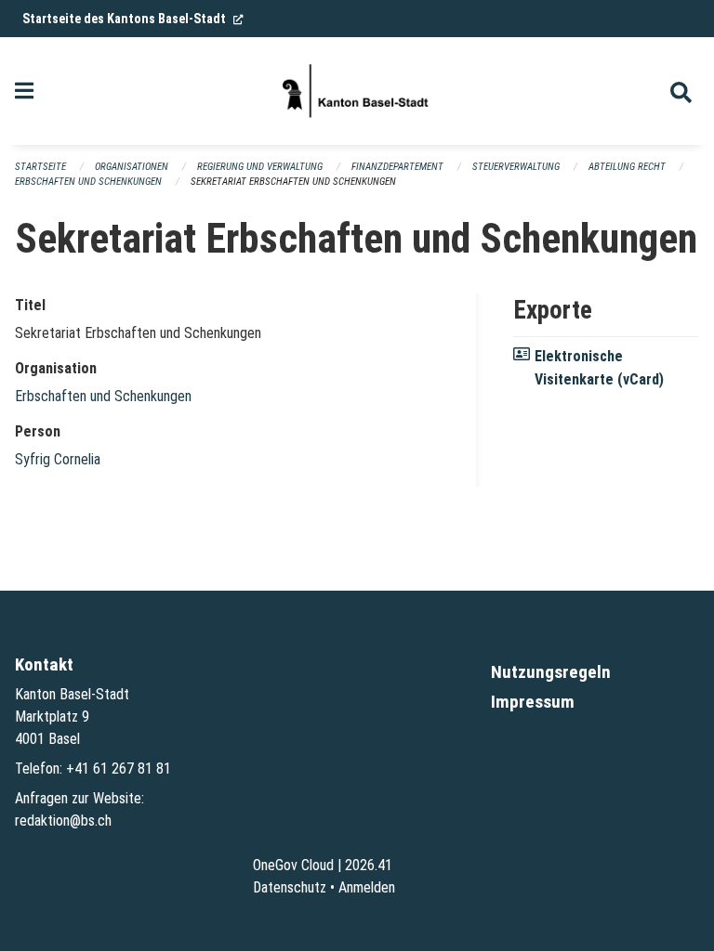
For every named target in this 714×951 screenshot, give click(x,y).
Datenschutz (289, 887)
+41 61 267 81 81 (118, 768)
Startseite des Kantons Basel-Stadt (133, 18)
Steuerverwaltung (516, 167)
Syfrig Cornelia (57, 459)
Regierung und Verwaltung (260, 167)
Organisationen (131, 167)
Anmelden (366, 887)
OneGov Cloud (293, 865)
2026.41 (368, 865)
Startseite (40, 167)
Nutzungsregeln (551, 672)
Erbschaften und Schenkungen (88, 182)
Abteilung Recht (627, 167)
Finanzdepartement (397, 167)
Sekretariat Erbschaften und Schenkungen (293, 182)
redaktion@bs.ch (63, 820)
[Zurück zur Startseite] (357, 91)
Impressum (533, 701)
